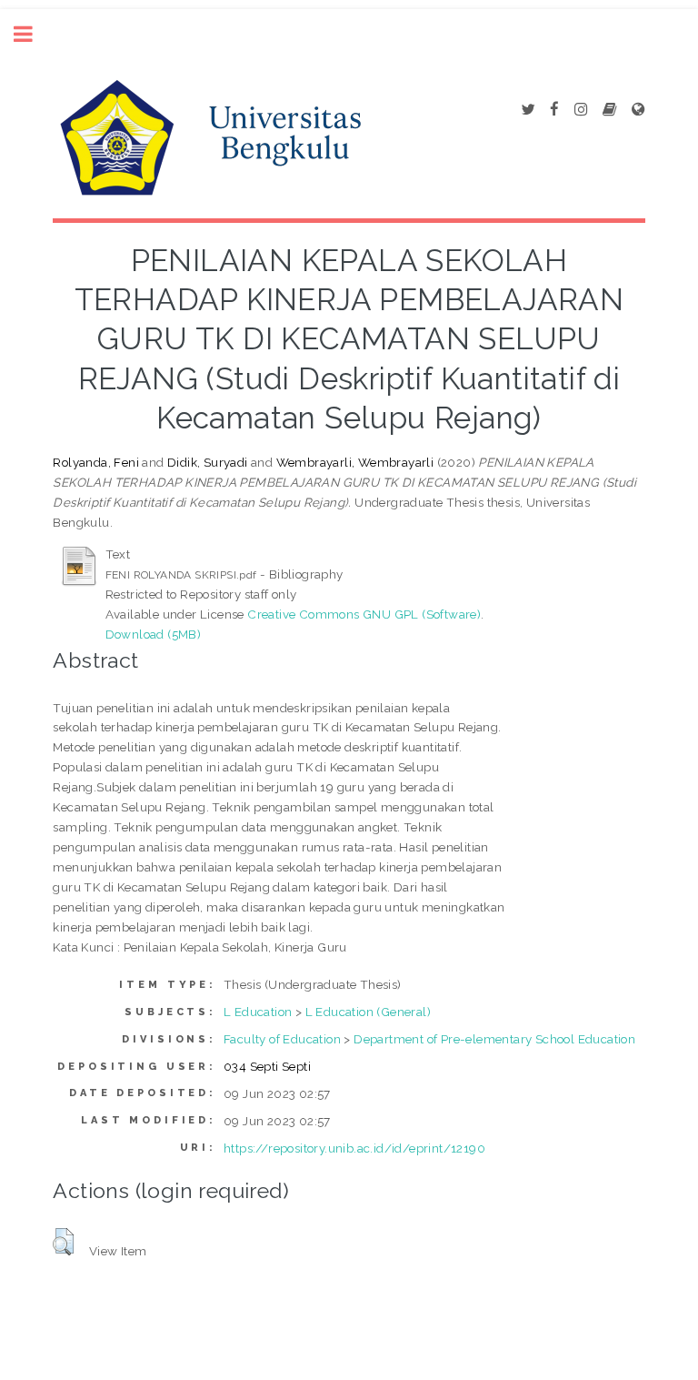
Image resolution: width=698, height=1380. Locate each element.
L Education (258, 1011)
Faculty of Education (282, 1039)
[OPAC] (609, 110)
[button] (63, 1241)
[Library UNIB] (638, 110)
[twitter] (527, 110)
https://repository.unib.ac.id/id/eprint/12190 (354, 1148)
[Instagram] (580, 110)
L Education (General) (368, 1011)
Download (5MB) (153, 634)
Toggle (32, 34)
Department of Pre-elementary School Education (494, 1039)
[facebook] (554, 110)
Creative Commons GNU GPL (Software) (364, 614)
